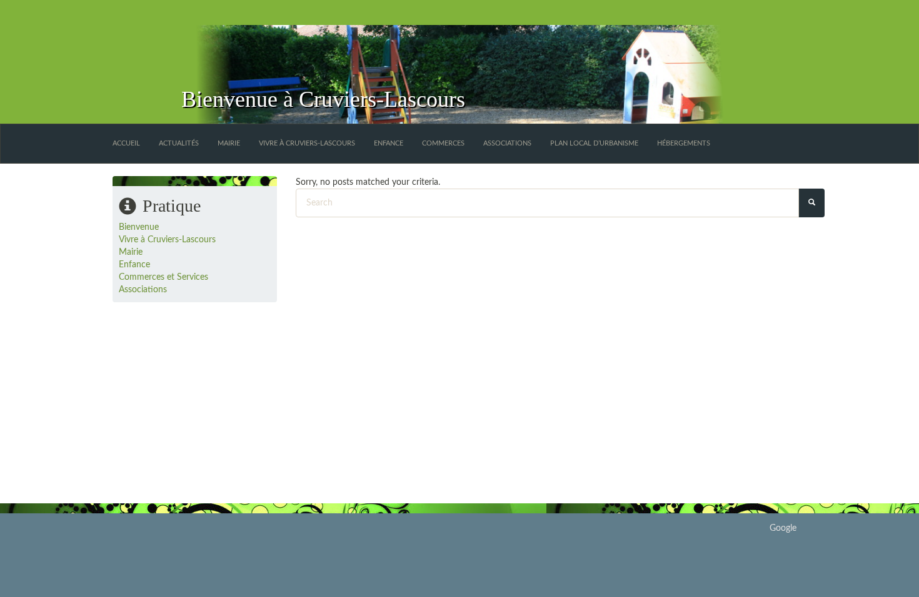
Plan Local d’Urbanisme (594, 143)
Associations (507, 143)
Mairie (229, 143)
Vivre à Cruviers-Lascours (307, 143)
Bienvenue (139, 227)
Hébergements (683, 143)
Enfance (388, 143)
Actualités (179, 143)
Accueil (126, 143)
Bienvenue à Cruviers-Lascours (323, 99)
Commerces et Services (163, 277)
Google (783, 528)
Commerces (443, 143)
